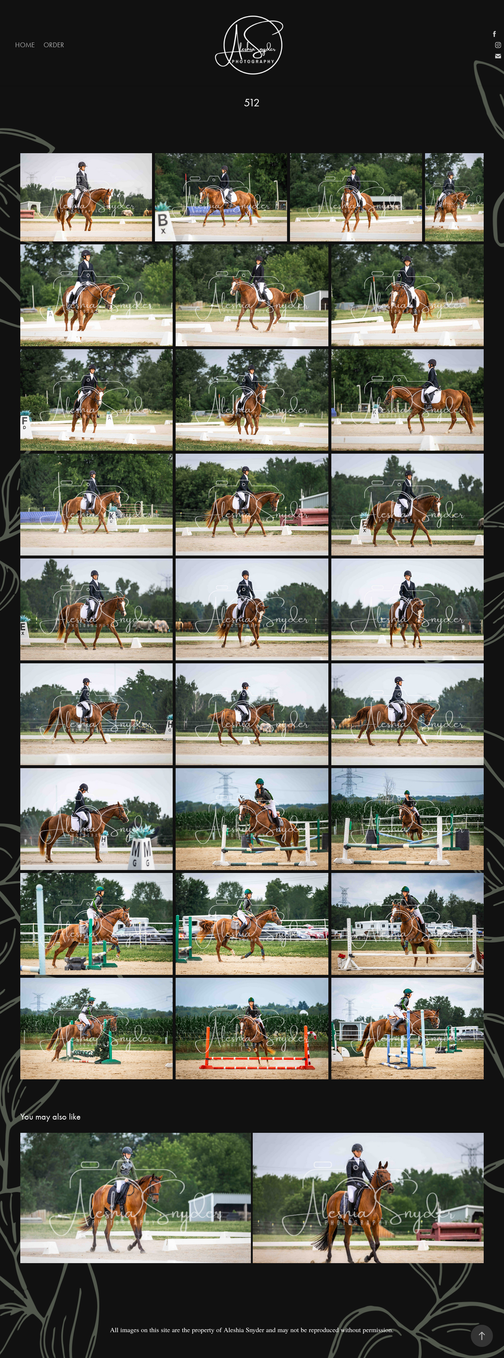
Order (54, 45)
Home (25, 45)
